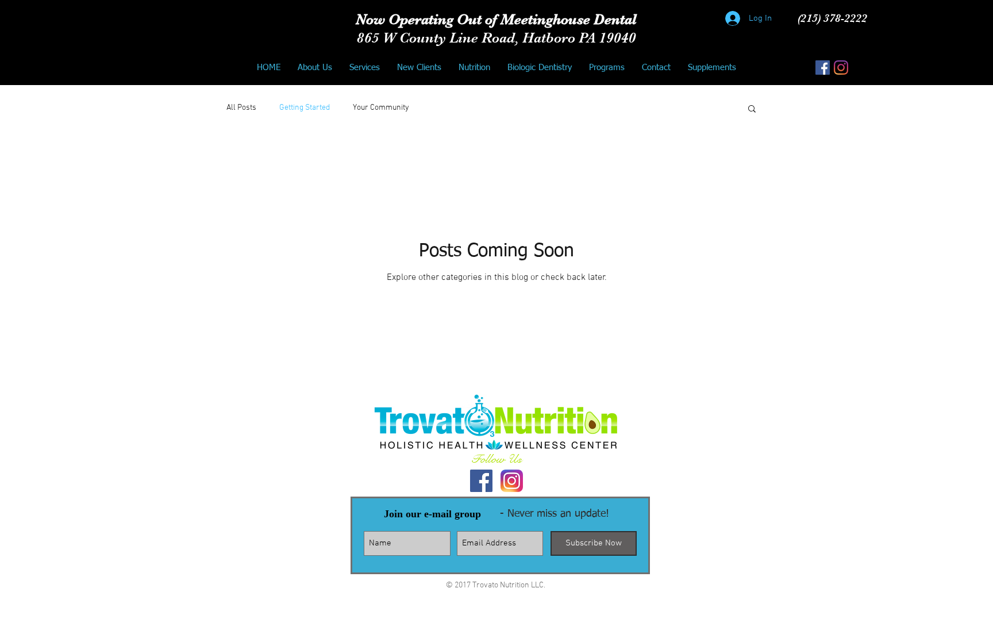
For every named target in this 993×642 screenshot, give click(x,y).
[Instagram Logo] (512, 481)
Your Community (381, 108)
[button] (751, 109)
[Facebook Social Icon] (822, 67)
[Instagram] (841, 67)
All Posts (241, 108)
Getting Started (304, 108)
